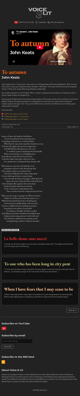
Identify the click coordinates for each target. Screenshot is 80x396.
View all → (72, 310)
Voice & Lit (43, 390)
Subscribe (7, 347)
